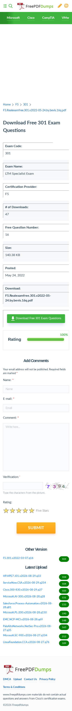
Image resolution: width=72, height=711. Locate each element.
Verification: (11, 477)
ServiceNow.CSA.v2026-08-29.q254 (34, 583)
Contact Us (30, 679)
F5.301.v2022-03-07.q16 (34, 558)
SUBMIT (36, 528)
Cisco (31, 17)
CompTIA (48, 17)
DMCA (7, 679)
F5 (17, 104)
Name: (8, 380)
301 (25, 104)
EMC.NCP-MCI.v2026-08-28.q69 (34, 620)
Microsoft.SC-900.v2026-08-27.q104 (34, 636)
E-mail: (8, 398)
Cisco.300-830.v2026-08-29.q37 (34, 590)
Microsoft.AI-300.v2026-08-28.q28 (34, 597)
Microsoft (13, 17)
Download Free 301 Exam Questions (38, 318)
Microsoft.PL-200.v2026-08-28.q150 (34, 613)
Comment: (11, 417)
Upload (17, 679)
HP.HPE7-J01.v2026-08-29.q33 (34, 576)
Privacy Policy (47, 679)
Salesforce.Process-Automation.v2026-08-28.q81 (34, 605)
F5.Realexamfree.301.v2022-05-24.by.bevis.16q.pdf (34, 110)
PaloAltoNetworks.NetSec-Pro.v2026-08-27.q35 (34, 628)
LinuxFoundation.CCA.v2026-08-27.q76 (34, 642)
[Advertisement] (36, 62)
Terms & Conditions (14, 687)
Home (7, 104)
